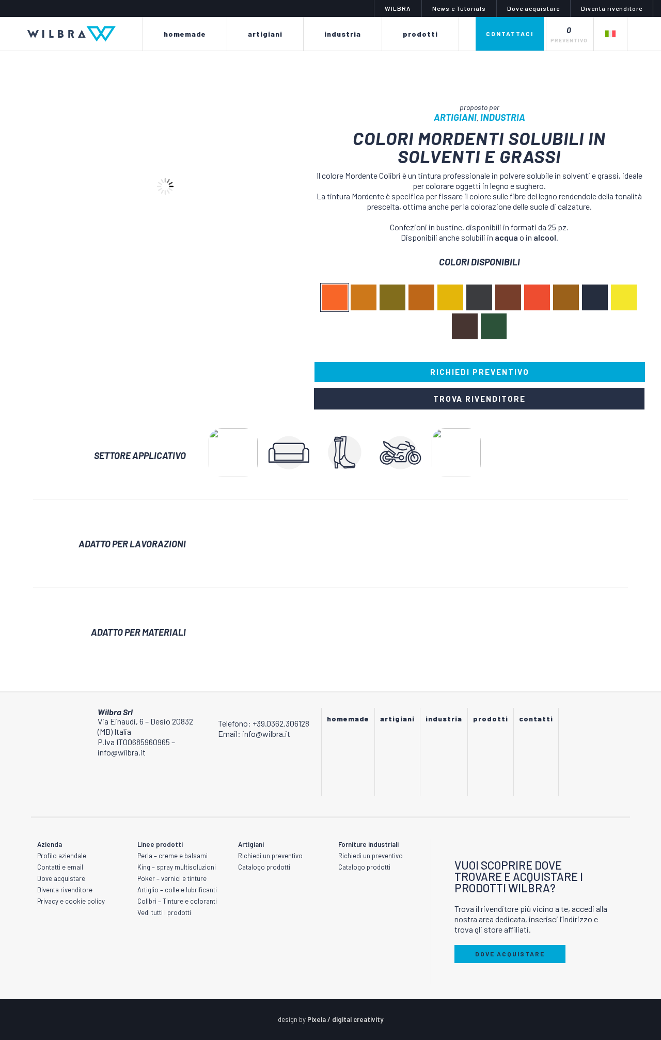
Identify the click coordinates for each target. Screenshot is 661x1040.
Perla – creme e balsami (172, 856)
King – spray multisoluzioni (176, 867)
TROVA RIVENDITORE (479, 398)
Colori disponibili (479, 261)
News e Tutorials (459, 8)
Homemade (348, 718)
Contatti (536, 718)
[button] (184, 92)
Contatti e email (60, 867)
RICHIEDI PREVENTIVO (479, 371)
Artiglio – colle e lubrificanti (177, 890)
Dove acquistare (533, 8)
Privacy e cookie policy (71, 901)
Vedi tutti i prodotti (164, 912)
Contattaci (509, 33)
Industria (502, 117)
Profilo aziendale (61, 856)
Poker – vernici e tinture (172, 878)
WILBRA (398, 8)
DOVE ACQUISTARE (510, 953)
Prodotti (490, 718)
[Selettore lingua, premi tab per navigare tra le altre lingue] (610, 34)
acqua (506, 237)
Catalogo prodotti (264, 867)
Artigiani (455, 117)
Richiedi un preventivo (270, 856)
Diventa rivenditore (611, 8)
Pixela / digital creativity (345, 1019)
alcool (544, 237)
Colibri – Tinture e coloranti (177, 901)
